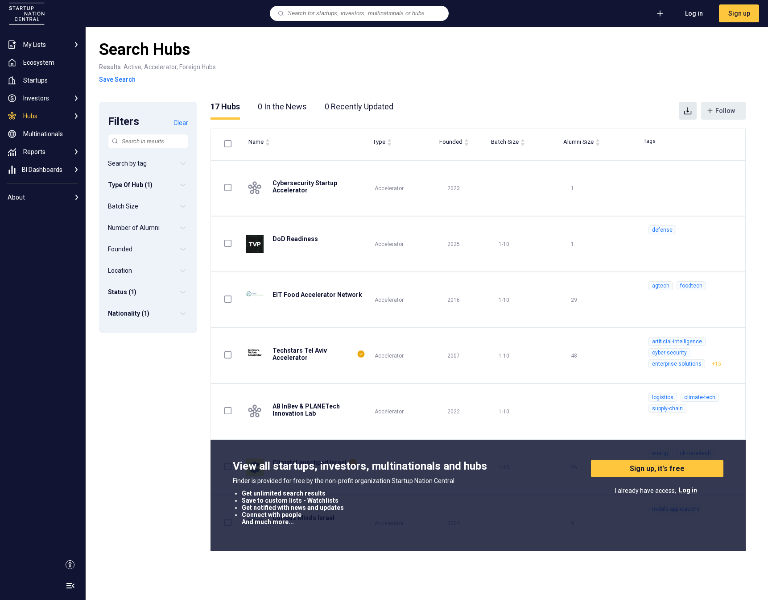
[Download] (688, 111)
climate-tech (699, 397)
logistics (662, 397)
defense (662, 230)
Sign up (739, 13)
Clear (180, 122)
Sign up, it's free (657, 468)
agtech (660, 286)
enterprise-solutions (677, 364)
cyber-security (669, 353)
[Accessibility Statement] (70, 564)
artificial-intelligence (677, 341)
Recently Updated (359, 106)
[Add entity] (660, 13)
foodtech (691, 286)
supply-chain (667, 408)
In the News (282, 106)
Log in (694, 13)
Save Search (117, 79)
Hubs (225, 106)
